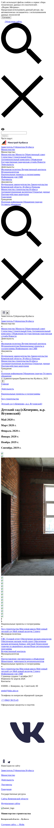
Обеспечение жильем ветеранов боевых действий (23, 642)
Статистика (7, 157)
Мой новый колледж (23, 631)
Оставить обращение (11, 204)
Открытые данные (41, 192)
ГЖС (3, 639)
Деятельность (7, 389)
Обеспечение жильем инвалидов (36, 639)
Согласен (6, 17)
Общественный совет (35, 154)
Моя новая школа (27, 629)
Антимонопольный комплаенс (16, 159)
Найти (4, 136)
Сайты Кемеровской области (14, 799)
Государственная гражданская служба (19, 162)
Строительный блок (22, 157)
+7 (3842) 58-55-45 (9, 700)
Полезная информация (12, 202)
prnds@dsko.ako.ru (9, 690)
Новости (41, 162)
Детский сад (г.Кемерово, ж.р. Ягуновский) (21, 404)
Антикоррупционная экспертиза (16, 192)
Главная (5, 384)
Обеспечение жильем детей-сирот (17, 641)
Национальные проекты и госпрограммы (20, 174)
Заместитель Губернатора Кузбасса (17, 321)
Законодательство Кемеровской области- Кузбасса (24, 185)
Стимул (36, 631)
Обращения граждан (32, 202)
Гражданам (6, 789)
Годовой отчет (13, 639)
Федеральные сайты (10, 803)
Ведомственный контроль (34, 169)
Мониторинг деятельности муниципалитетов (22, 661)
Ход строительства (10, 399)
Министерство (8, 154)
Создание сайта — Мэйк (12, 824)
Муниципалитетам (10, 172)
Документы (6, 784)
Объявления (36, 159)
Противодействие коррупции (15, 194)
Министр (20, 154)
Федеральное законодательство (16, 184)
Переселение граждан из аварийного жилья (24, 645)
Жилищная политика (11, 169)
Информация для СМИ (12, 177)
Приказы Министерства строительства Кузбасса (20, 188)
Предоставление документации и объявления (22, 659)
